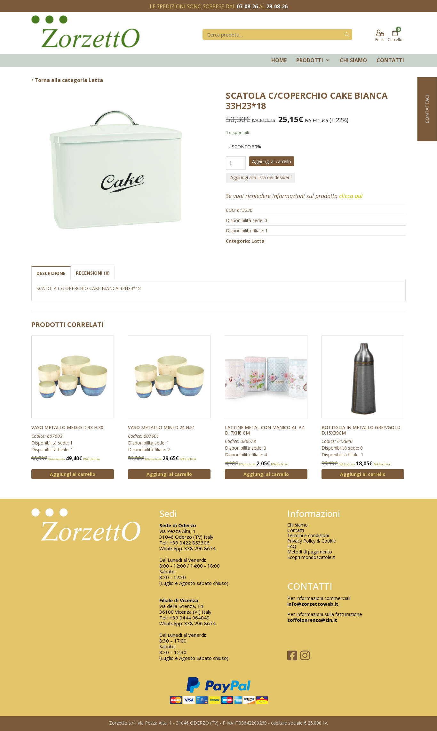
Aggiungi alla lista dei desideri (260, 177)
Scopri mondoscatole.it (311, 557)
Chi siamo (353, 60)
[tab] (51, 273)
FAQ (291, 546)
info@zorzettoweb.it (312, 604)
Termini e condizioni (308, 535)
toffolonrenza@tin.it (312, 620)
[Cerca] (347, 34)
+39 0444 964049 (190, 617)
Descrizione (51, 273)
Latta (257, 241)
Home (279, 60)
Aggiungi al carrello (271, 161)
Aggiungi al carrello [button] (72, 474)
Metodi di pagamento (309, 552)
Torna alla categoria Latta (68, 80)
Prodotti (309, 60)
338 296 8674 (200, 548)
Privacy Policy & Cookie (311, 541)
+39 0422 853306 (190, 542)
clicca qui (351, 196)
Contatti (390, 60)
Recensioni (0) (93, 273)
